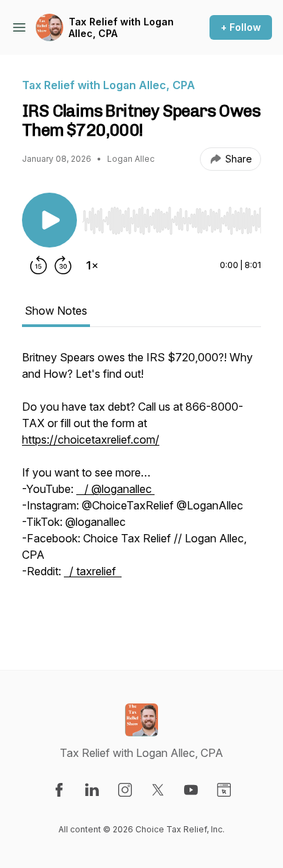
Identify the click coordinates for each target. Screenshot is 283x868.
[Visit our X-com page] (158, 790)
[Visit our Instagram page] (125, 790)
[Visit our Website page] (224, 790)
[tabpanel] (141, 487)
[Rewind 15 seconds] (38, 265)
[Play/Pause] (49, 220)
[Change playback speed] (92, 265)
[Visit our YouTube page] (191, 790)
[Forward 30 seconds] (63, 265)
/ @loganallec (115, 489)
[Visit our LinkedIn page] (92, 790)
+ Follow (240, 27)
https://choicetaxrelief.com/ (90, 439)
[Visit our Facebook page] (59, 790)
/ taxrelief (93, 571)
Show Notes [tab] (56, 310)
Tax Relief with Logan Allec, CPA (121, 28)
